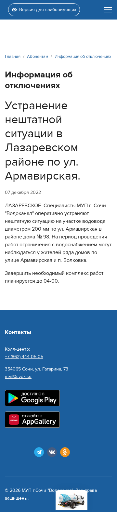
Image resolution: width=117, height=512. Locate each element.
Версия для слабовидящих (47, 9)
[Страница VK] (52, 452)
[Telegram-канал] (39, 452)
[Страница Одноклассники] (65, 452)
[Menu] (108, 10)
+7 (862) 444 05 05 (24, 356)
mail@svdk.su (18, 376)
